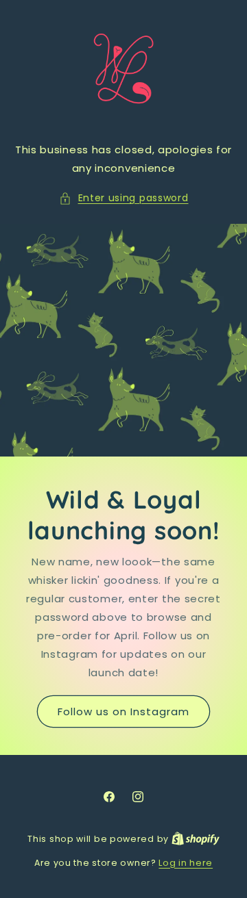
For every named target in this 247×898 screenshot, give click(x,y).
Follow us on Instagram (123, 711)
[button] (124, 198)
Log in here (185, 862)
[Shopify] (196, 838)
